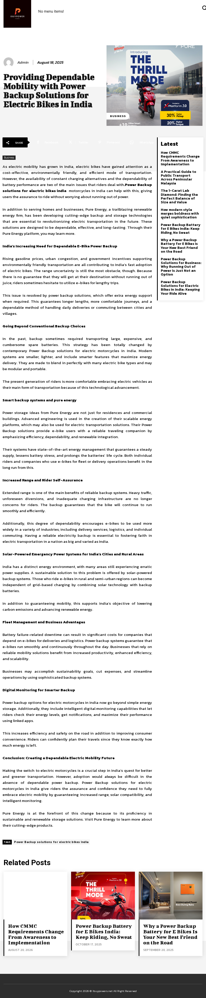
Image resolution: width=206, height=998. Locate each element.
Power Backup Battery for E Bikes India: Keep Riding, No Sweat (180, 228)
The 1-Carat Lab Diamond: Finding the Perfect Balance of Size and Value (179, 196)
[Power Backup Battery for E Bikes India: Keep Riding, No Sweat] (103, 895)
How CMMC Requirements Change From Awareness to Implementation (180, 158)
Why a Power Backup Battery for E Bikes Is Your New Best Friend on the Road (179, 245)
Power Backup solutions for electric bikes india (51, 842)
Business (118, 116)
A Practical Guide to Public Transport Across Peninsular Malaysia (178, 177)
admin (22, 62)
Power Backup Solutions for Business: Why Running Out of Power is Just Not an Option (181, 266)
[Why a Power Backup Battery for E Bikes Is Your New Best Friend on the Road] (170, 895)
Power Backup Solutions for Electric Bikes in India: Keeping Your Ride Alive (180, 287)
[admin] (9, 62)
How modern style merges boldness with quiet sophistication (180, 213)
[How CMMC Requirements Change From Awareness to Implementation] (35, 895)
